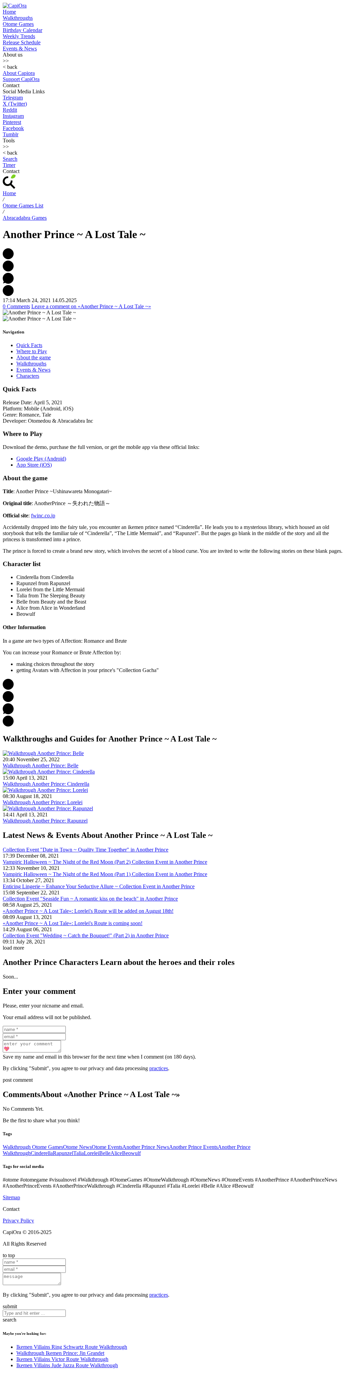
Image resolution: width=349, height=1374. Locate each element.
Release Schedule (22, 42)
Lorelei (91, 1153)
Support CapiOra (21, 79)
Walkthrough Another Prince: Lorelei (42, 802)
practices (158, 1068)
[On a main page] (15, 6)
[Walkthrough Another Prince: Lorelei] (45, 790)
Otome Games (18, 24)
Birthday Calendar (22, 30)
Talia (78, 1153)
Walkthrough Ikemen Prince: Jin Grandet (60, 1353)
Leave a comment (91, 306)
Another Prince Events (193, 1147)
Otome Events (107, 1147)
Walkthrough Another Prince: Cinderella (46, 784)
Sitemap (11, 1197)
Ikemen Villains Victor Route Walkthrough (62, 1359)
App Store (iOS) (34, 465)
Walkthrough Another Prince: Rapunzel (45, 821)
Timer (9, 165)
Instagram (13, 116)
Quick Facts (29, 345)
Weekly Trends (19, 36)
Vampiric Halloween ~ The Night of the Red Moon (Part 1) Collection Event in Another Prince (105, 874)
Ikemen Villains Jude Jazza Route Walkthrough (67, 1365)
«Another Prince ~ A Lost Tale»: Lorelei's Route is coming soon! (72, 923)
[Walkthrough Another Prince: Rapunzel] (48, 808)
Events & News (20, 48)
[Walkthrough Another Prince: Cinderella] (49, 772)
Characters (27, 376)
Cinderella (42, 1153)
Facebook (13, 128)
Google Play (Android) (41, 459)
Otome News (77, 1147)
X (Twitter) (15, 104)
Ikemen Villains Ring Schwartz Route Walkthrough (71, 1347)
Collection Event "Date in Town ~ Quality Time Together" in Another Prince (85, 850)
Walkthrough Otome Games (33, 1147)
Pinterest (12, 122)
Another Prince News (145, 1147)
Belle (104, 1153)
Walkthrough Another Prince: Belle (40, 765)
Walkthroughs (18, 18)
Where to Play (31, 351)
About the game (33, 357)
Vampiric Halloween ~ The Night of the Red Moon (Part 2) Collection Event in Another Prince (105, 862)
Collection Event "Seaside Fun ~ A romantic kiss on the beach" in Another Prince (90, 899)
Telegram (13, 97)
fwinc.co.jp (43, 515)
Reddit (10, 110)
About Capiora (19, 73)
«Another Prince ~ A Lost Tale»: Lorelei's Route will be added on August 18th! (88, 911)
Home (9, 12)
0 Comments (16, 306)
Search (10, 159)
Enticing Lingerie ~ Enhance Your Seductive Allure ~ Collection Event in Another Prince (99, 886)
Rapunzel (63, 1153)
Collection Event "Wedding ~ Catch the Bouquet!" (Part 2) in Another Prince (86, 935)
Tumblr (10, 134)
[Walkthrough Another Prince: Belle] (43, 753)
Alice (116, 1153)
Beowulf (131, 1153)
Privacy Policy (18, 1220)
